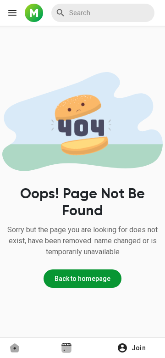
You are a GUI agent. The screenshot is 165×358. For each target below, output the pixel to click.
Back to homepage (82, 278)
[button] (134, 348)
